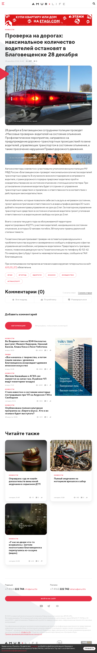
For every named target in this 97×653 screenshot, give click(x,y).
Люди (8, 354)
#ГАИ (10, 275)
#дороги (37, 275)
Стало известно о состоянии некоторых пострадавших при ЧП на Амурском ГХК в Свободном (28, 395)
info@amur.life (31, 589)
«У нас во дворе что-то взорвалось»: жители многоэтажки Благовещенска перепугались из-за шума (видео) (25, 548)
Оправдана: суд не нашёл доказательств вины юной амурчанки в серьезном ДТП (25, 481)
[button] (57, 606)
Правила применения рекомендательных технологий (23, 634)
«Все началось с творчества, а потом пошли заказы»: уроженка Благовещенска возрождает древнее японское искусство (26, 361)
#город (22, 275)
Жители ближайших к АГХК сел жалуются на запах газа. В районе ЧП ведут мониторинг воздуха (25, 379)
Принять (89, 648)
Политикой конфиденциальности (14, 650)
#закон (52, 275)
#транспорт (14, 281)
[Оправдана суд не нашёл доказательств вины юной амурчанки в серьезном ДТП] (42, 497)
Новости (9, 29)
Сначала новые (69, 293)
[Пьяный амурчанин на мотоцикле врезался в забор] (87, 497)
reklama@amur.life (78, 589)
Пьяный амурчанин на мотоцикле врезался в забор (70, 480)
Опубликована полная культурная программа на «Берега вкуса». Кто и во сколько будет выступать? (26, 411)
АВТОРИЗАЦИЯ (18, 326)
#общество (68, 275)
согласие (34, 646)
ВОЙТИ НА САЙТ (48, 599)
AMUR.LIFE (11, 267)
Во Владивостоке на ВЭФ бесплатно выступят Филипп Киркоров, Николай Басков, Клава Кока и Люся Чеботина (26, 344)
